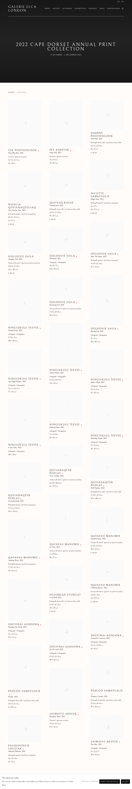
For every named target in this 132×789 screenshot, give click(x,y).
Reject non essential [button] (109, 781)
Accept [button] (125, 781)
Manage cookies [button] (90, 781)
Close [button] (89, 374)
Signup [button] (48, 399)
